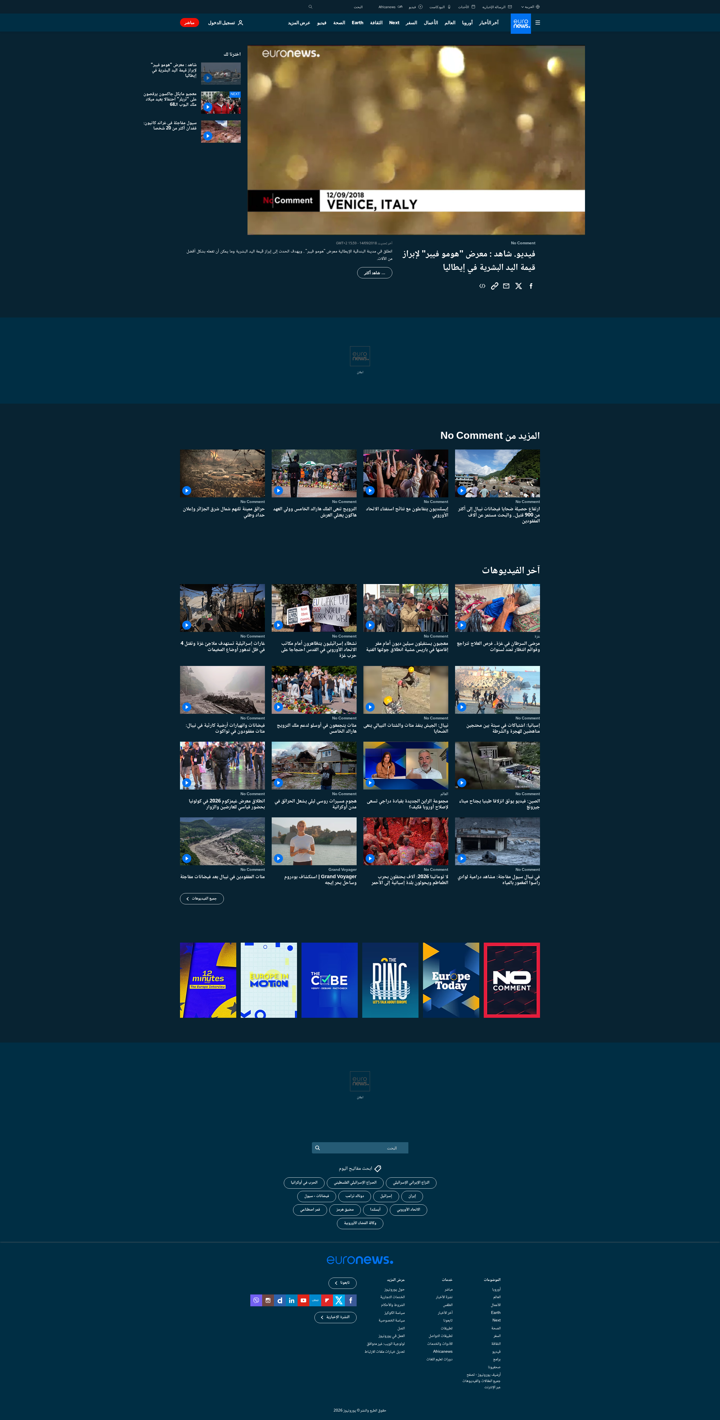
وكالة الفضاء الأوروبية (360, 1223)
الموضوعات (492, 1280)
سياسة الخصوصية (392, 1320)
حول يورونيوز (394, 1289)
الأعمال (431, 22)
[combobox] (339, 6)
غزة (537, 636)
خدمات (447, 1280)
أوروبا (467, 22)
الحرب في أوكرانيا (304, 1182)
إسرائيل (386, 1196)
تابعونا (448, 1320)
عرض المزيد (396, 1280)
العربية (529, 7)
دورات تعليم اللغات (439, 1359)
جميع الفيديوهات (204, 898)
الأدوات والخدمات (440, 1343)
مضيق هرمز (345, 1209)
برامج (497, 1359)
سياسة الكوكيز (394, 1312)
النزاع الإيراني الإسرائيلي (411, 1182)
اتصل (401, 1328)
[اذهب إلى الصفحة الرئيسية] (521, 24)
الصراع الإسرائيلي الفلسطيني (355, 1182)
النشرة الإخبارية (338, 1317)
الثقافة (376, 22)
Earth (357, 22)
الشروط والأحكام (393, 1305)
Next (394, 22)
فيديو (322, 22)
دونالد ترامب (354, 1196)
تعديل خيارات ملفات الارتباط (384, 1351)
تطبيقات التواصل (441, 1336)
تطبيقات (447, 1328)
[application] (416, 140)
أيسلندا (375, 1209)
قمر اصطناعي (310, 1209)
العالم (450, 22)
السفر (411, 22)
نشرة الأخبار (444, 1297)
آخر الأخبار (488, 22)
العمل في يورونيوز (392, 1336)
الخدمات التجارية (392, 1297)
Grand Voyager (342, 869)
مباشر (189, 22)
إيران (412, 1196)
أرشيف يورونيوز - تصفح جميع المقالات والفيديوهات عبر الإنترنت (481, 1381)
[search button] (310, 6)
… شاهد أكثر (374, 272)
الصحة (339, 22)
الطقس (448, 1305)
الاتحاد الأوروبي (408, 1209)
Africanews (443, 1351)
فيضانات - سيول (316, 1196)
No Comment (528, 502)
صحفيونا (494, 1367)
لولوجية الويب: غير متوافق (386, 1343)
